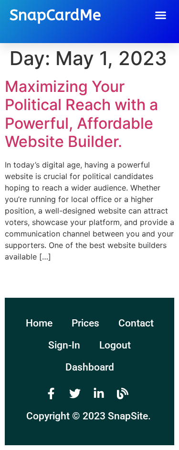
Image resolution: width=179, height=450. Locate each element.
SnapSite (128, 416)
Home (39, 323)
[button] (161, 15)
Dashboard (89, 367)
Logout (115, 345)
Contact (136, 323)
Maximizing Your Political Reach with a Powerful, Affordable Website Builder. (81, 114)
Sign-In (64, 345)
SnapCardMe (55, 15)
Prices (85, 323)
